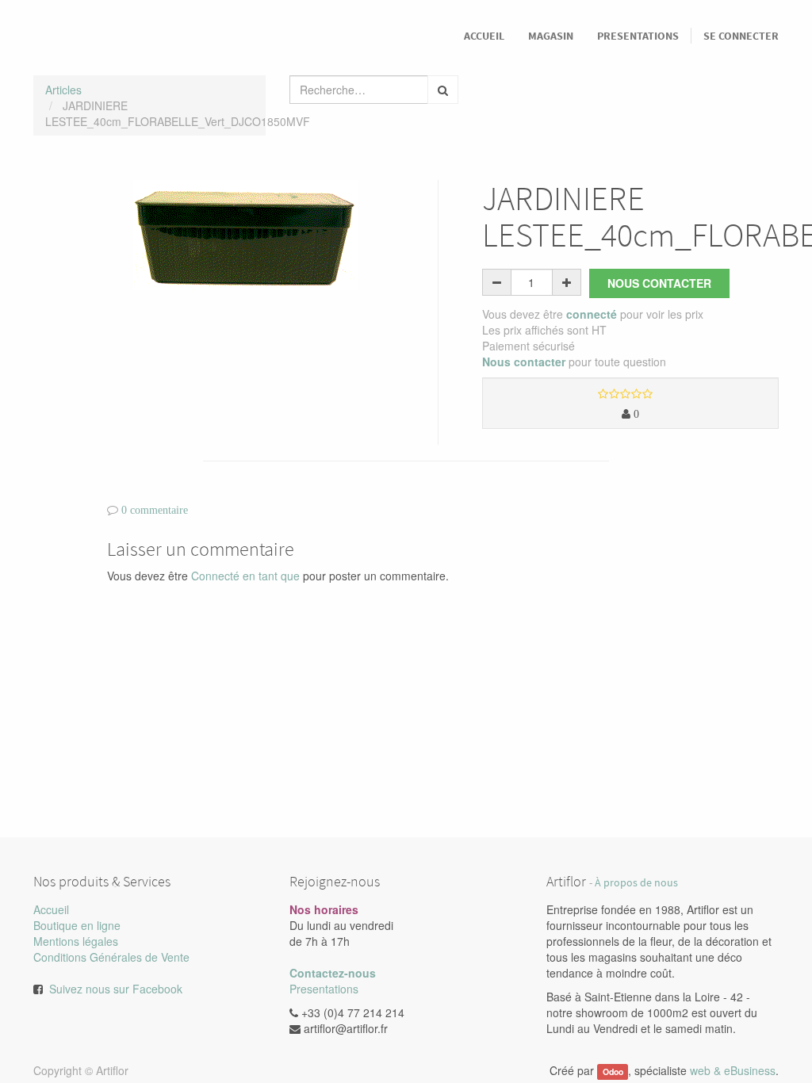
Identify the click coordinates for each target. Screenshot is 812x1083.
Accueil (51, 909)
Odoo (613, 1071)
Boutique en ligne (77, 925)
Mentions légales (75, 941)
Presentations (323, 989)
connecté (591, 314)
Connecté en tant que (245, 576)
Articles (63, 90)
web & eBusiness (733, 1070)
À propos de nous (636, 883)
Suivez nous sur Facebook (115, 989)
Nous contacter (659, 283)
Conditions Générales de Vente (111, 957)
